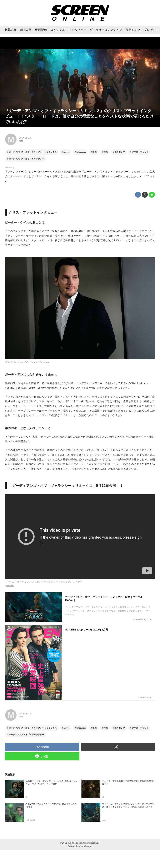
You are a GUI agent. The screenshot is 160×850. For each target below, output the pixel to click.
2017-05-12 (25, 137)
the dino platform (84, 846)
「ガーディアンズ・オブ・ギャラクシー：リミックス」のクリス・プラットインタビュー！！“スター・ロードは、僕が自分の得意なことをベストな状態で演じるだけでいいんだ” (79, 116)
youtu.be (9, 585)
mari (21, 141)
